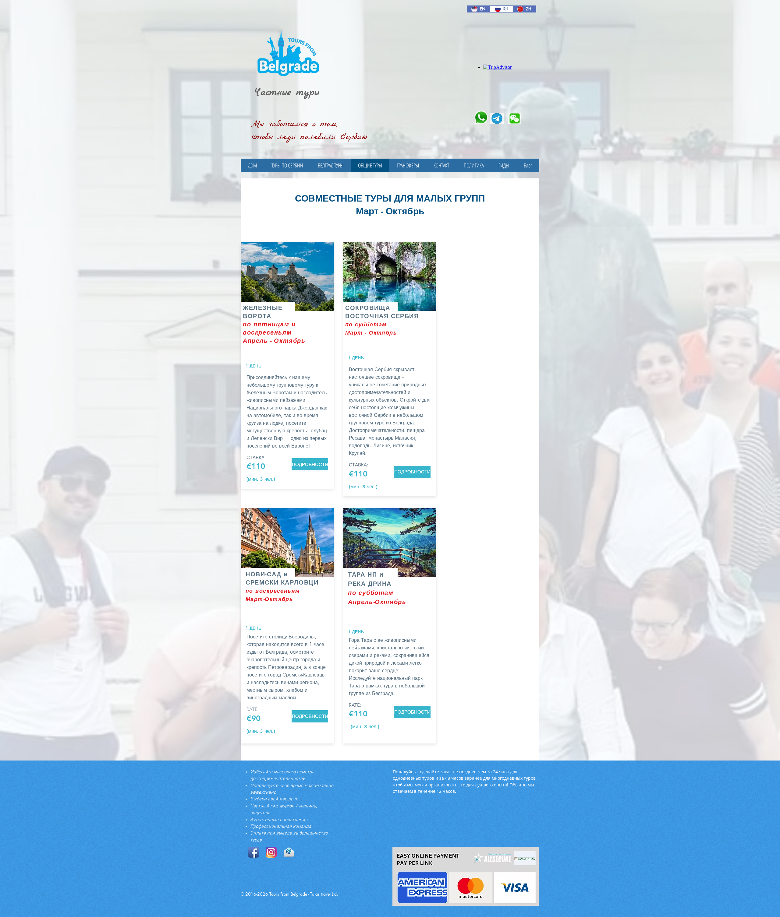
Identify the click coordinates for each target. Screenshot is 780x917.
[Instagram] (271, 852)
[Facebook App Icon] (253, 852)
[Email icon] (288, 852)
